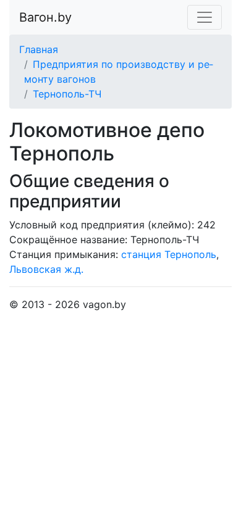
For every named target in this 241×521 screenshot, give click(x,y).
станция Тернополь (168, 254)
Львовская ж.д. (46, 269)
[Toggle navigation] (204, 17)
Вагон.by (45, 17)
